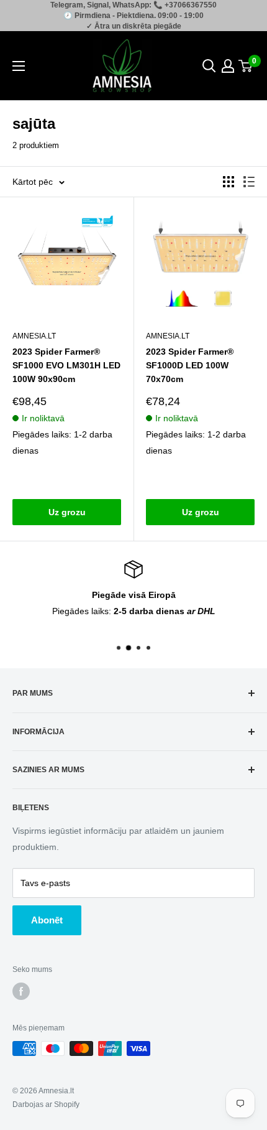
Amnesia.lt (34, 336)
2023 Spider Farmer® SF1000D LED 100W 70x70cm (189, 365)
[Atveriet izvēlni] (18, 66)
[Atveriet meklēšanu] (209, 66)
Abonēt (47, 920)
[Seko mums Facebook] (21, 991)
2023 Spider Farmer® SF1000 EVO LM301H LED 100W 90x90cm (66, 365)
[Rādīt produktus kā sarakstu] (249, 181)
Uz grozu (67, 512)
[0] (246, 66)
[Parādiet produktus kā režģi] (228, 181)
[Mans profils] (228, 66)
